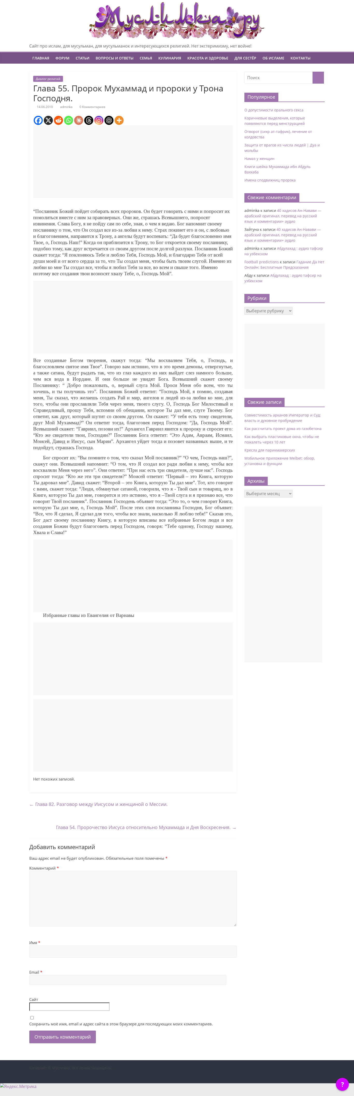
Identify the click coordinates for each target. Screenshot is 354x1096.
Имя (34, 942)
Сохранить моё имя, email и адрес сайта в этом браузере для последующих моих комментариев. (121, 1023)
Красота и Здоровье (207, 58)
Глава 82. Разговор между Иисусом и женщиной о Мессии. (98, 804)
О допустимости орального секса (273, 109)
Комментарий (44, 868)
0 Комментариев (92, 107)
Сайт (33, 999)
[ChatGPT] (109, 120)
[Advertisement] (133, 161)
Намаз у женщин (259, 158)
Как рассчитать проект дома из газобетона (283, 428)
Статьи (82, 58)
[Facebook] (38, 120)
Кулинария (169, 58)
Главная (40, 58)
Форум (62, 58)
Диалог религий (48, 79)
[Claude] (78, 120)
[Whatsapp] (68, 120)
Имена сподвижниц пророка (270, 180)
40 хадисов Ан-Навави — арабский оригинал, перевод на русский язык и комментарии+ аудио (282, 216)
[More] (119, 120)
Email (35, 972)
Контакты (300, 58)
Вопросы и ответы (114, 58)
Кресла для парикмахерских (269, 450)
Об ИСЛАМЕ (273, 58)
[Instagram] (98, 120)
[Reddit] (58, 120)
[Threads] (88, 120)
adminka (66, 107)
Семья (146, 58)
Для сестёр (245, 58)
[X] (48, 120)
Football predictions (261, 261)
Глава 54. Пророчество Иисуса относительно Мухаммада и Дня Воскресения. (146, 827)
